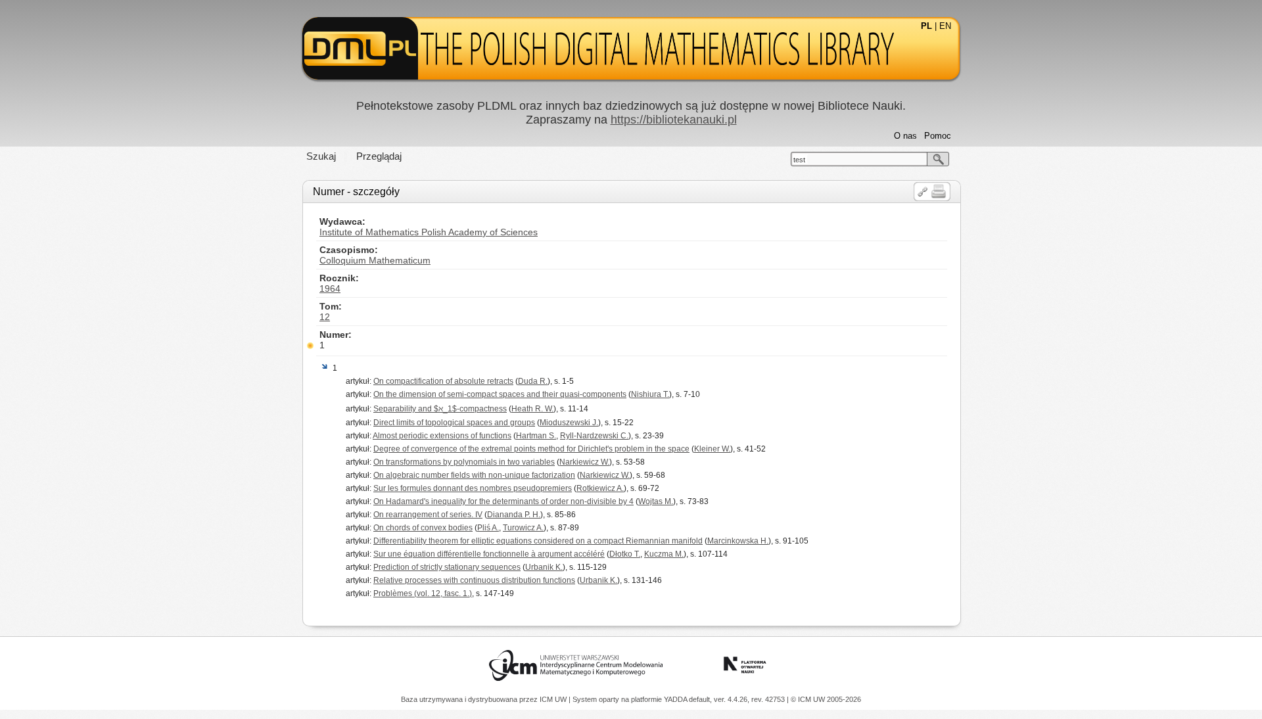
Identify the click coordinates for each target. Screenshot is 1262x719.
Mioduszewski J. (569, 422)
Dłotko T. (624, 554)
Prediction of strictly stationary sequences (447, 567)
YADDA (676, 699)
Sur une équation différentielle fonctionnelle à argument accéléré (489, 554)
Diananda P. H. (513, 514)
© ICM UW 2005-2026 (826, 699)
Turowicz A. (523, 527)
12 (324, 317)
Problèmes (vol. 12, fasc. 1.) (422, 593)
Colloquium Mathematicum (375, 260)
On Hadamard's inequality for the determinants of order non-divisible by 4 (503, 501)
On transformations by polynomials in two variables (464, 462)
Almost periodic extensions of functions (442, 435)
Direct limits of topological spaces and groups (454, 422)
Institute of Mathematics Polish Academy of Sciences (428, 232)
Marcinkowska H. (737, 540)
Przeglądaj (379, 156)
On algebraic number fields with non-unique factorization (474, 475)
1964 (329, 288)
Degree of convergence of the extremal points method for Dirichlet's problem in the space (531, 448)
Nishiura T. (650, 394)
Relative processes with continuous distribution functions (474, 580)
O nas (905, 136)
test (799, 160)
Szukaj (321, 156)
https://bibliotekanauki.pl (674, 119)
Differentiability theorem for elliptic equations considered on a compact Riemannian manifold (538, 540)
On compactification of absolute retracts (443, 381)
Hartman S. (536, 435)
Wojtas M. (655, 501)
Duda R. (533, 381)
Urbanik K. (544, 567)
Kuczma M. (664, 554)
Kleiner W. (712, 448)
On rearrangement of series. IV (427, 514)
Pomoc (937, 136)
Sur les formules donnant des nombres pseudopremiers (472, 488)
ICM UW (554, 699)
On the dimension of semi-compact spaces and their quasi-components (499, 394)
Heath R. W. (532, 408)
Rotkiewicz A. (600, 488)
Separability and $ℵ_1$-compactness (440, 408)
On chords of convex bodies (423, 527)
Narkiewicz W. (584, 462)
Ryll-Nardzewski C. (594, 435)
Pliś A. (488, 527)
